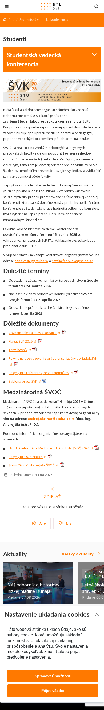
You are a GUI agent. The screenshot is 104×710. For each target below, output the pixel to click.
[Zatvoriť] (6, 6)
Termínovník (18, 350)
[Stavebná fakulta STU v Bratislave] (51, 6)
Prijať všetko (53, 690)
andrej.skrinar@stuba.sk (49, 418)
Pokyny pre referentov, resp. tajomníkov (39, 373)
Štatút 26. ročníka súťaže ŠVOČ (32, 465)
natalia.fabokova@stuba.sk (72, 261)
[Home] (4, 19)
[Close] (96, 614)
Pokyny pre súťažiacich (26, 457)
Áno (42, 523)
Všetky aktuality (78, 554)
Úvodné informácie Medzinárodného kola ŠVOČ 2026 (49, 448)
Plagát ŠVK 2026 (21, 341)
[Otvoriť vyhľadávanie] (96, 6)
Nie (68, 523)
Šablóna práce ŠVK (23, 381)
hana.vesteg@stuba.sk (31, 261)
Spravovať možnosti (53, 676)
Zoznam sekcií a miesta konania (33, 333)
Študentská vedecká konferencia (34, 59)
